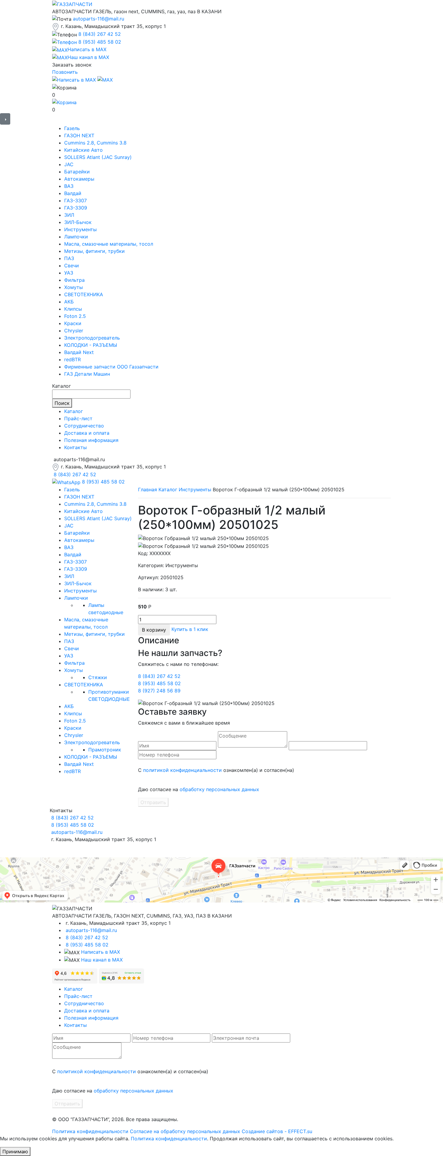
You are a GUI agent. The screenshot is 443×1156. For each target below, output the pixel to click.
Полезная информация (91, 440)
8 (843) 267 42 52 (99, 34)
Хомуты (73, 287)
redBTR (72, 359)
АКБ (69, 302)
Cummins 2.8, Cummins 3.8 (95, 143)
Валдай (72, 193)
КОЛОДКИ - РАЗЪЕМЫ (90, 345)
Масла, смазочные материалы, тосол (108, 244)
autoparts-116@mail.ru (98, 19)
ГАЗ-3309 (75, 208)
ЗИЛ (69, 215)
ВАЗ (69, 186)
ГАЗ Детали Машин (87, 374)
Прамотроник (104, 750)
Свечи (71, 266)
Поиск (62, 403)
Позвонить (65, 72)
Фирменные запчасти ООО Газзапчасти (111, 367)
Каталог (73, 411)
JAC (69, 164)
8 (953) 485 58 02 (99, 42)
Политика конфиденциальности (90, 1131)
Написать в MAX (100, 952)
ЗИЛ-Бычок (78, 222)
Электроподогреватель (92, 338)
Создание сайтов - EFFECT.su (277, 1131)
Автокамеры (79, 179)
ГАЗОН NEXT (79, 135)
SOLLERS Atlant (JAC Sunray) (98, 157)
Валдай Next (79, 352)
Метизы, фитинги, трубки (94, 251)
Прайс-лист (78, 418)
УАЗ (68, 273)
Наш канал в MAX (102, 960)
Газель (72, 128)
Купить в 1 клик (189, 629)
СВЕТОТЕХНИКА (83, 294)
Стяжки (97, 677)
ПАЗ (69, 258)
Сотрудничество (84, 426)
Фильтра (74, 280)
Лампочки (76, 237)
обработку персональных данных (219, 789)
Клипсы (73, 309)
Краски (72, 323)
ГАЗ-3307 (75, 200)
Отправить (153, 802)
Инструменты (80, 229)
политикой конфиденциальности (182, 770)
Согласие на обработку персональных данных (185, 1131)
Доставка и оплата (86, 433)
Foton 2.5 (75, 316)
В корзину (154, 630)
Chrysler (73, 331)
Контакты (75, 447)
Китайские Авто (83, 150)
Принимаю (15, 1151)
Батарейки (77, 172)
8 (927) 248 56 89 (159, 691)
